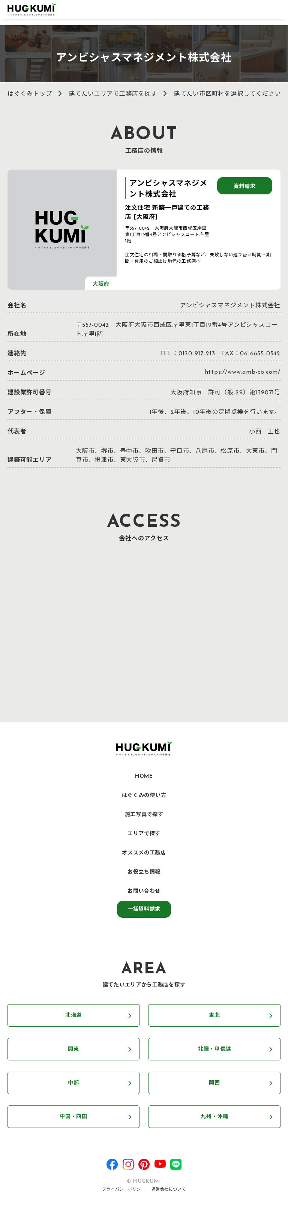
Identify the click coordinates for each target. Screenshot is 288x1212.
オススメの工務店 (144, 853)
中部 (73, 1083)
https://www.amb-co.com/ (242, 372)
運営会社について (169, 1190)
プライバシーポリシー (124, 1190)
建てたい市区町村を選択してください (227, 94)
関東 (73, 1049)
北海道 (73, 1015)
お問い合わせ (144, 891)
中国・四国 (73, 1117)
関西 (214, 1083)
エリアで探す (144, 834)
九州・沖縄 (214, 1117)
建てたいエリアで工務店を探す (113, 94)
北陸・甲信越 (214, 1049)
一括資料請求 (144, 909)
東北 (214, 1015)
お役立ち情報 (144, 872)
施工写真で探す (144, 815)
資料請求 (245, 186)
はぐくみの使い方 (144, 795)
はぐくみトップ (30, 94)
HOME (144, 776)
